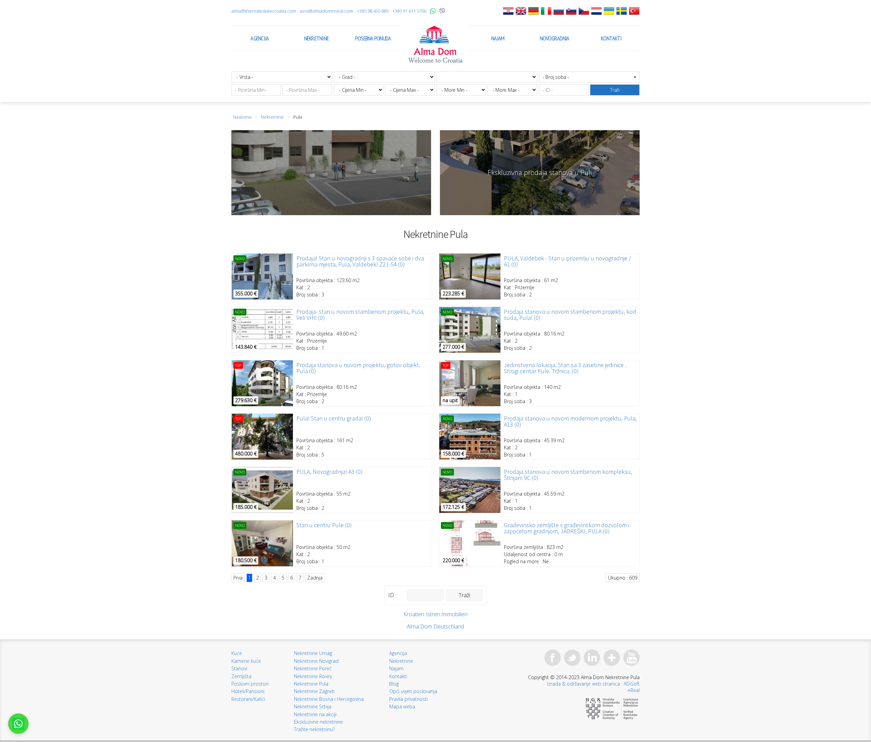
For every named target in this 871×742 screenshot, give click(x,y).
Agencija (259, 38)
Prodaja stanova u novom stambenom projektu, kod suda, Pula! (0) (570, 315)
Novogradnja (555, 38)
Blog (394, 683)
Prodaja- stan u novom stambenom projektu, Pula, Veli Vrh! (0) (360, 315)
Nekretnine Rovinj (313, 676)
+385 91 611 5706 (409, 11)
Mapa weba (402, 706)
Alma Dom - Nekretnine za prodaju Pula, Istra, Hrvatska (435, 44)
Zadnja (315, 577)
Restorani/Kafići (248, 699)
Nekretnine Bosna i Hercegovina (329, 699)
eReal (634, 690)
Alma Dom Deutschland (435, 626)
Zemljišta (241, 676)
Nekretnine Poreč (313, 668)
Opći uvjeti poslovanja (413, 691)
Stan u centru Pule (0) (324, 525)
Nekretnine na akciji (315, 714)
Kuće (236, 653)
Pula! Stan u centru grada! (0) (333, 418)
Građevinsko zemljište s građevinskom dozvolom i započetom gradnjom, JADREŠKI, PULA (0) (566, 528)
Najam (497, 38)
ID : (392, 595)
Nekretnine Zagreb (314, 691)
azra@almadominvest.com (326, 11)
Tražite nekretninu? (314, 729)
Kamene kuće (246, 661)
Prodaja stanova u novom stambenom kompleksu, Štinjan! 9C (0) (568, 475)
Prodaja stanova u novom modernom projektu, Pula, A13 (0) (570, 421)
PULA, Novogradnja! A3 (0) (329, 472)
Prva (238, 577)
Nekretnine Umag (313, 653)
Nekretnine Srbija (312, 706)
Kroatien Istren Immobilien (435, 614)
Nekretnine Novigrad (316, 661)
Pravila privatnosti (408, 699)
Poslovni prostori (249, 683)
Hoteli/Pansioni (247, 691)
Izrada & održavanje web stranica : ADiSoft (593, 683)
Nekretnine (316, 38)
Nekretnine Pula (311, 683)
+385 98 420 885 (373, 11)
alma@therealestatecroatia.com (263, 11)
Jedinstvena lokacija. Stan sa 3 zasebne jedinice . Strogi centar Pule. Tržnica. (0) (565, 368)
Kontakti (611, 38)
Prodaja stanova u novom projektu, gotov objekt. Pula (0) (358, 368)
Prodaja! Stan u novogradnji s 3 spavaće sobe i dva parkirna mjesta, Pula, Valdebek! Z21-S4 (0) (360, 261)
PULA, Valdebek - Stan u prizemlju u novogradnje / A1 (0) (567, 261)
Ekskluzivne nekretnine (318, 722)
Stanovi (239, 668)
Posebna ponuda (373, 38)
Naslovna (242, 117)
